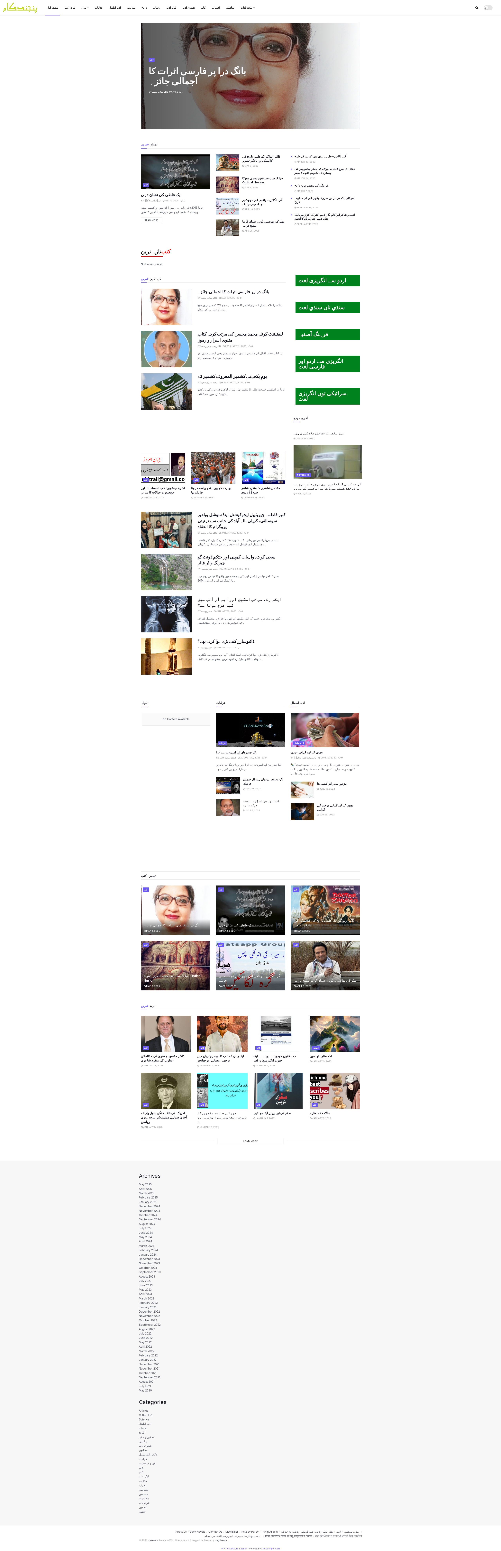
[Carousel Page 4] (355, 80)
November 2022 (149, 1315)
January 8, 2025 (153, 1127)
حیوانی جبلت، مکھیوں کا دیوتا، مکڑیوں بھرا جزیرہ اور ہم (222, 1117)
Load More (250, 1141)
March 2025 (146, 1193)
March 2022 (146, 1351)
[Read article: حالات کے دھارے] (335, 1091)
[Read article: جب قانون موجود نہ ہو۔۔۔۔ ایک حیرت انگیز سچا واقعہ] (278, 1034)
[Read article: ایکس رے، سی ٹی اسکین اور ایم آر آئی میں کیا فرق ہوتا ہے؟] (166, 614)
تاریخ (144, 7)
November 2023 (149, 1263)
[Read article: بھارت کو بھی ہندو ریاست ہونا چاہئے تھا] (213, 468)
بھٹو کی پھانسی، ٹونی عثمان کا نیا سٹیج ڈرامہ (325, 980)
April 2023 (145, 1294)
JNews (152, 1540)
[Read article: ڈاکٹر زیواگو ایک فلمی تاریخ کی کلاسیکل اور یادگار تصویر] (227, 162)
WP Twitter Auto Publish (234, 1548)
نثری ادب (70, 7)
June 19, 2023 (252, 788)
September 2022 (150, 1324)
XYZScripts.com (271, 1548)
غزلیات (99, 7)
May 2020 (145, 1390)
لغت (338, 1531)
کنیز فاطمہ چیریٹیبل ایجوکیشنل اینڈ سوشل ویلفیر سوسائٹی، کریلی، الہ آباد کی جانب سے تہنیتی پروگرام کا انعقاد (242, 520)
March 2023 (146, 1298)
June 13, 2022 (328, 757)
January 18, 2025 (226, 611)
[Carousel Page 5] (355, 85)
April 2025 (145, 1188)
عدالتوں (143, 1450)
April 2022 (145, 1346)
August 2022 (147, 1329)
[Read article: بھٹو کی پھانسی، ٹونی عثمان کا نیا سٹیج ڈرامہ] (227, 227)
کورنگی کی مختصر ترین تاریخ (311, 185)
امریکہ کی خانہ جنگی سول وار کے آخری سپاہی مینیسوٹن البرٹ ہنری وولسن (164, 1117)
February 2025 (148, 1197)
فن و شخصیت (147, 1463)
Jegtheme (221, 1540)
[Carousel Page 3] (355, 76)
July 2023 (145, 1280)
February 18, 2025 (307, 207)
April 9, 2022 (303, 493)
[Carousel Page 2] (355, 72)
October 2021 (147, 1373)
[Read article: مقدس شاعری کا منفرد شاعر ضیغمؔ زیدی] (263, 468)
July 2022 (145, 1333)
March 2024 (146, 1245)
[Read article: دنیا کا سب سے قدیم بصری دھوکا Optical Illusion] (227, 184)
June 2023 (146, 1285)
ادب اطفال (115, 7)
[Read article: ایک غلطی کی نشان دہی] (175, 171)
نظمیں (142, 1507)
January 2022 (148, 1359)
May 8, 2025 (171, 200)
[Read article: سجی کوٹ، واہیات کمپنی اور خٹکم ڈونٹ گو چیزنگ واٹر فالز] (166, 572)
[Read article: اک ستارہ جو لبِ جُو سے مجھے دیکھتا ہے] (228, 807)
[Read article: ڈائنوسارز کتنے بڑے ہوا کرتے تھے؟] (166, 656)
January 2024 (148, 1254)
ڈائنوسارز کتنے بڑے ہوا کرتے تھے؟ (226, 641)
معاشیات (144, 1498)
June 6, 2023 (252, 810)
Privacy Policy (250, 1531)
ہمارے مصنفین (352, 1531)
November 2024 (149, 1210)
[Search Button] (476, 7)
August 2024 (147, 1223)
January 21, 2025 (203, 497)
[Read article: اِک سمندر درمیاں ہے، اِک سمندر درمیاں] (228, 785)
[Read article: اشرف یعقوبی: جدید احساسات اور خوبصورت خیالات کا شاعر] (163, 468)
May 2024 (145, 1237)
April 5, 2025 (252, 230)
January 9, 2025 (265, 1065)
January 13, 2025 (209, 1065)
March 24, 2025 (305, 178)
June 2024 (146, 1232)
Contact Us (215, 1531)
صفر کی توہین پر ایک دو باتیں (272, 1113)
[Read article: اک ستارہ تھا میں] (335, 1034)
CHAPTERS (146, 1415)
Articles (303, 475)
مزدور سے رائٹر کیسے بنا (332, 783)
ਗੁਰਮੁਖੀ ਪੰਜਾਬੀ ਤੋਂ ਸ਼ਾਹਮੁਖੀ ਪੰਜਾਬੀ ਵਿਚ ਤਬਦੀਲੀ (338, 1535)
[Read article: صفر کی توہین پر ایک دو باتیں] (278, 1091)
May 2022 (145, 1342)
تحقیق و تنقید (146, 1437)
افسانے (216, 7)
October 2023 (148, 1267)
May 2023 (145, 1289)
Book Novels (197, 1531)
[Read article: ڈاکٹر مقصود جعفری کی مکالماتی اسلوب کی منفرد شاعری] (166, 1034)
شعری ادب (188, 7)
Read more (153, 219)
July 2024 (145, 1228)
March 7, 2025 (304, 191)
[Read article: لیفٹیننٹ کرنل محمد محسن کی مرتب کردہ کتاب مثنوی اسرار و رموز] (166, 349)
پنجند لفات (246, 7)
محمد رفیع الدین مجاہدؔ (305, 757)
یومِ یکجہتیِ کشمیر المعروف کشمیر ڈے (232, 376)
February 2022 (148, 1355)
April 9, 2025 (252, 209)
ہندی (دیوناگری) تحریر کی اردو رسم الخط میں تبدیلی (233, 1535)
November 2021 (149, 1368)
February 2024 (148, 1250)
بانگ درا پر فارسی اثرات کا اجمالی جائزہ (197, 75)
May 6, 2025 (251, 165)
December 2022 (149, 1311)
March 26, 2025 (305, 162)
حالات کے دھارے (320, 1113)
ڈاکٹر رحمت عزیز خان (211, 346)
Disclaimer (231, 1531)
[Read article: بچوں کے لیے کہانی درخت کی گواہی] (302, 811)
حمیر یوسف (206, 611)
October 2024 (148, 1215)
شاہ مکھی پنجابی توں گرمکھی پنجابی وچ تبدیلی (307, 1531)
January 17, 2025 (226, 647)
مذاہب (131, 7)
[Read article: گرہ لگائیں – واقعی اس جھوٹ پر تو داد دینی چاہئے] (227, 206)
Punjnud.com (270, 1531)
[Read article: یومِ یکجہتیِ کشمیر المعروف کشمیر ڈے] (166, 391)
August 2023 (147, 1276)
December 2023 (149, 1259)
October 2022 (148, 1320)
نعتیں (142, 1511)
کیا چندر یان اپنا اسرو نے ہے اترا (236, 752)
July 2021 (145, 1386)
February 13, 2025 (307, 224)
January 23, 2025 (153, 497)
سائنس (230, 7)
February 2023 (148, 1302)
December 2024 (149, 1206)
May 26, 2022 (326, 814)
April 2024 (145, 1241)
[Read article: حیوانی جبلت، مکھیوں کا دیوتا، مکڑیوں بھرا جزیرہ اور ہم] (222, 1091)
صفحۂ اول (53, 7)
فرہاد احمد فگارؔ (152, 200)
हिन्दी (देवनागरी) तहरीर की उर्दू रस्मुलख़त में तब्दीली (288, 1535)
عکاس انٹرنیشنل (148, 1454)
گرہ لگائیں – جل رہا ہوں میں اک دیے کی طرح (320, 156)
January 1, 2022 (304, 438)
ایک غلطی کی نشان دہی (161, 194)
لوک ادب (171, 7)
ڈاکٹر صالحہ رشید (160, 91)
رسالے (156, 7)
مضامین (143, 1489)
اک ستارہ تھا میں (321, 1056)
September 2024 (150, 1219)
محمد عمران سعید (209, 382)
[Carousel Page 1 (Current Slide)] (355, 67)
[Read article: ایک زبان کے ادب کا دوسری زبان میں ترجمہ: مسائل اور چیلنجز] (222, 1034)
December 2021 (149, 1364)
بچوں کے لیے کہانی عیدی (307, 752)
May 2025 (145, 1184)
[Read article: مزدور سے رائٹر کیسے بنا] (302, 790)
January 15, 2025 (153, 1065)
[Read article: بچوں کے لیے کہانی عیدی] (325, 730)
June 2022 (146, 1337)
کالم (203, 7)
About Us (181, 1531)
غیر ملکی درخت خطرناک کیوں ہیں (319, 433)
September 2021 (149, 1377)
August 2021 (146, 1381)
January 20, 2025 (231, 532)
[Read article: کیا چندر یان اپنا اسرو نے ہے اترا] (250, 730)
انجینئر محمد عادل (228, 757)
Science (144, 1419)
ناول (83, 7)
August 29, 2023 (250, 757)
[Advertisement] (213, 430)
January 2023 (148, 1307)
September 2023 (150, 1272)
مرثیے (142, 1485)
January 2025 (148, 1202)
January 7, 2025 (265, 1118)
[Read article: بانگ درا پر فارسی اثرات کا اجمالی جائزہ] (166, 307)
